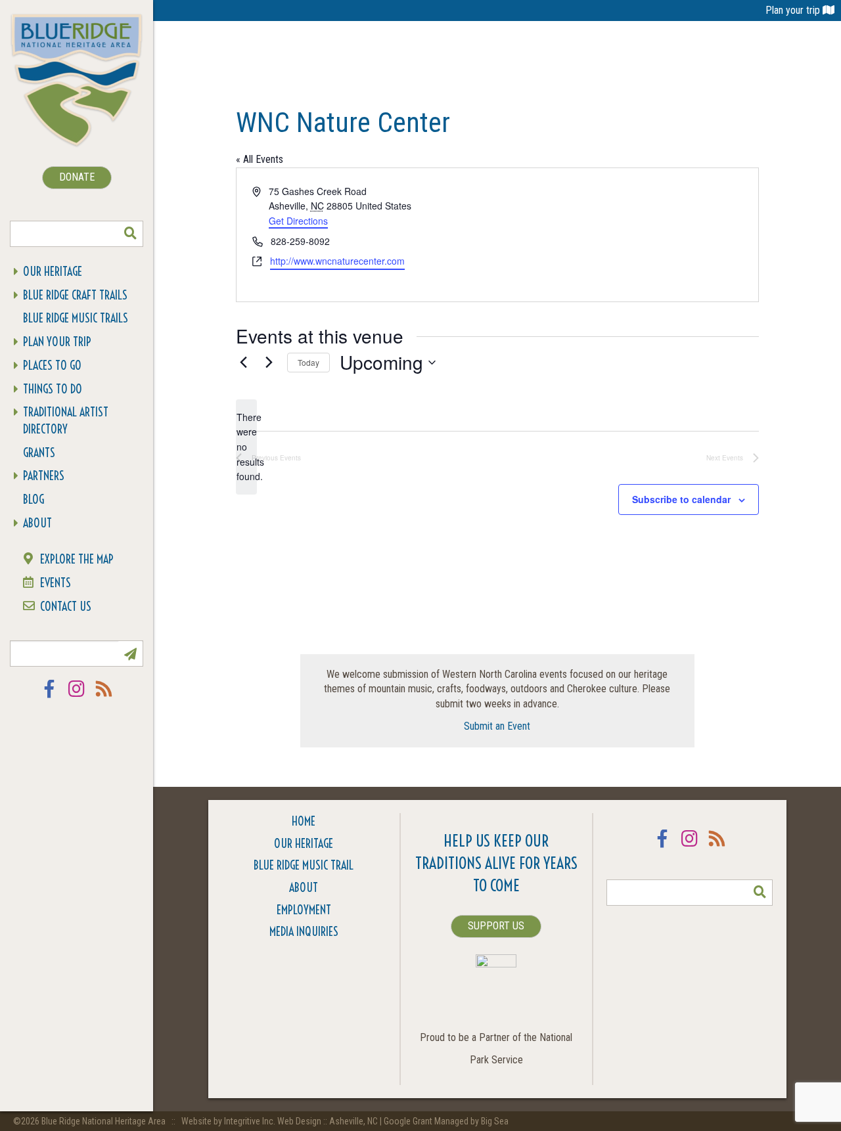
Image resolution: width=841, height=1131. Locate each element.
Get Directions (298, 220)
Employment (304, 910)
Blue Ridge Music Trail (303, 865)
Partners (43, 475)
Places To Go (52, 365)
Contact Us (65, 606)
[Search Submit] (130, 233)
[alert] (246, 447)
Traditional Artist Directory (65, 421)
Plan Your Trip (57, 341)
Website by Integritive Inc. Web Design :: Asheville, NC (280, 1121)
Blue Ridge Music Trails (75, 318)
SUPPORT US (496, 926)
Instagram (76, 697)
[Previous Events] (244, 362)
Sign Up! (130, 653)
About (37, 523)
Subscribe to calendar (681, 499)
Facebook (49, 697)
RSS (104, 697)
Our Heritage (52, 271)
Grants (39, 452)
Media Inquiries (303, 931)
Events (55, 582)
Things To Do (52, 389)
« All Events (259, 159)
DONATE (77, 177)
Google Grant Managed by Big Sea (446, 1121)
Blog (33, 499)
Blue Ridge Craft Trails (75, 295)
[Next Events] (269, 362)
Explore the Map (77, 559)
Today (308, 362)
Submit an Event (497, 726)
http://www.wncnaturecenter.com (337, 260)
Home (303, 821)
